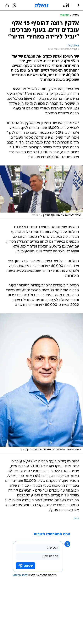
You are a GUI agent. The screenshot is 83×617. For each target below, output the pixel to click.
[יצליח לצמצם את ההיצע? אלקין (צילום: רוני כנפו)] (41, 192)
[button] (66, 5)
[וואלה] (41, 5)
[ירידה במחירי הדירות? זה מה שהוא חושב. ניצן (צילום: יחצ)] (41, 383)
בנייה (76, 518)
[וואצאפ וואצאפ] (15, 5)
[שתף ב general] (7, 5)
